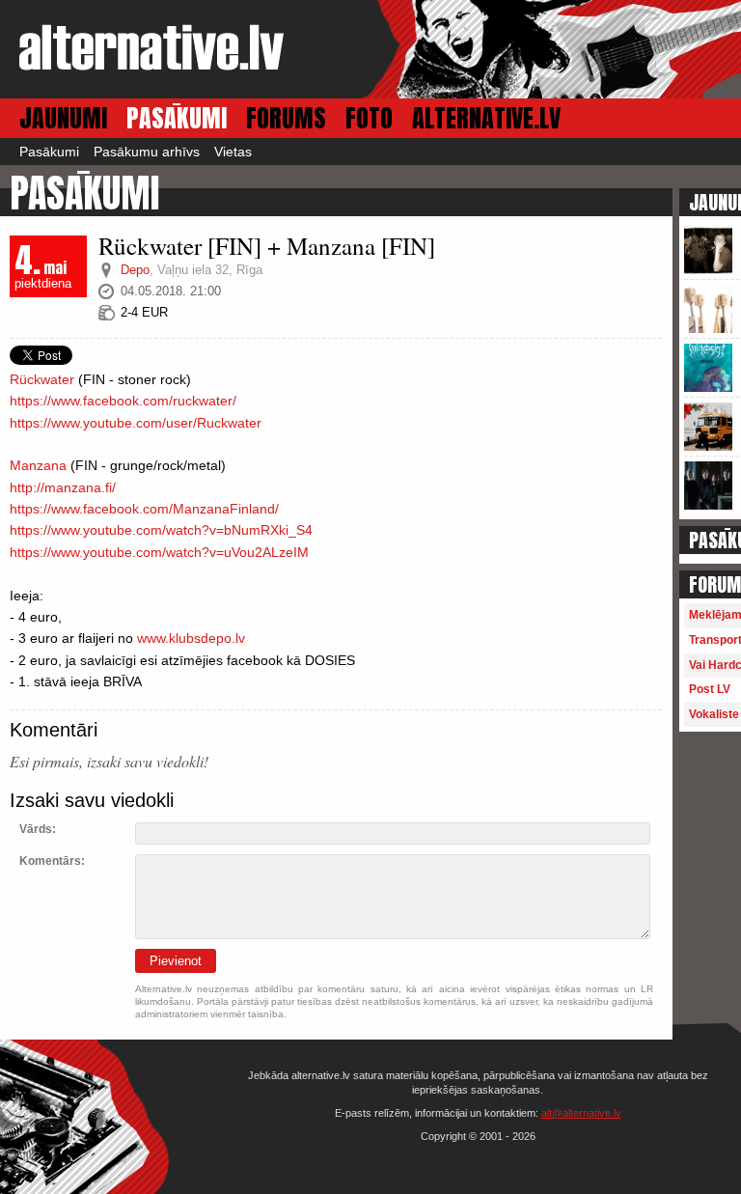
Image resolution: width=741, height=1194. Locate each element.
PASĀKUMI (176, 118)
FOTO (369, 118)
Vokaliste (714, 714)
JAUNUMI (63, 118)
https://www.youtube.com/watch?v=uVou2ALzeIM (159, 552)
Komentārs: (52, 861)
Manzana (38, 465)
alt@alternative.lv (581, 1113)
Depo (135, 270)
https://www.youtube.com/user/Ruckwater (135, 422)
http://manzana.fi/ (63, 487)
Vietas (233, 151)
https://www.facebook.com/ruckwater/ (123, 400)
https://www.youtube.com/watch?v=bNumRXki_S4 (161, 530)
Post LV (709, 689)
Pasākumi (49, 151)
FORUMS (286, 118)
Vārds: (37, 829)
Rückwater (42, 379)
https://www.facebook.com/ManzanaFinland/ (144, 508)
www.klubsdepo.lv (191, 638)
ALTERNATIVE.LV (486, 118)
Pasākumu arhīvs (147, 151)
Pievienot (176, 961)
